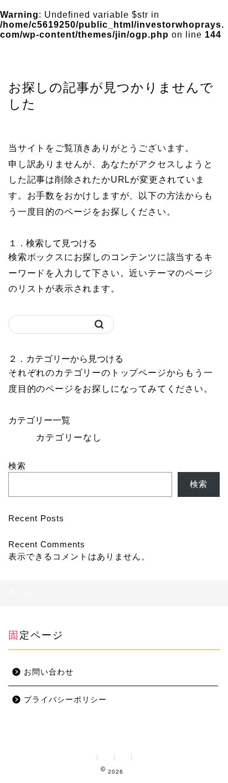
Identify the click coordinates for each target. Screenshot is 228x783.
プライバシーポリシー (65, 700)
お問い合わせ (49, 672)
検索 (17, 465)
